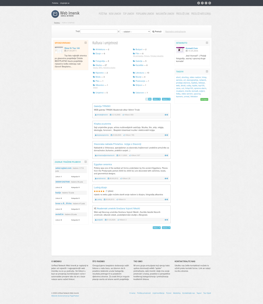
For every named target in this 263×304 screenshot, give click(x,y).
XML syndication (210, 3)
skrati (183, 85)
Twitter (199, 3)
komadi (195, 91)
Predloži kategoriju (201, 13)
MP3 (100, 67)
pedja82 (100, 219)
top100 (201, 85)
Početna (55, 3)
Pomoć (168, 293)
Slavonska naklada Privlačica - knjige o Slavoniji (117, 144)
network (202, 80)
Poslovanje (140, 81)
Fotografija (100, 61)
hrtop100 (189, 88)
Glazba (99, 65)
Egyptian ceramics (103, 164)
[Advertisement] (71, 114)
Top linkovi (128, 13)
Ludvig (99, 199)
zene (178, 88)
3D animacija (138, 56)
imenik (188, 91)
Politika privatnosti (144, 293)
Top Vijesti (207, 293)
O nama (132, 293)
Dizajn (98, 53)
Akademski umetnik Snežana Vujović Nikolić (118, 208)
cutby (189, 85)
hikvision (194, 96)
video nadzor (195, 77)
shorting (185, 77)
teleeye (201, 82)
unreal (186, 96)
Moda (98, 76)
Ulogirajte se (64, 3)
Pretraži (157, 31)
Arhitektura (100, 49)
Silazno (165, 99)
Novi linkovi (115, 13)
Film (137, 53)
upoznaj (197, 93)
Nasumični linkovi (165, 13)
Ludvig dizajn (100, 187)
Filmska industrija (156, 56)
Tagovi (199, 293)
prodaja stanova (183, 82)
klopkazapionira (103, 135)
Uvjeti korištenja (158, 293)
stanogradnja (192, 80)
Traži (78, 31)
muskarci (180, 91)
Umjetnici (100, 92)
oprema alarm (200, 88)
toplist (194, 85)
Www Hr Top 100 (72, 48)
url (184, 80)
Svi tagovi (204, 99)
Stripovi (139, 85)
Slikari (95, 87)
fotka (178, 93)
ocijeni (202, 91)
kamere (179, 96)
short (178, 77)
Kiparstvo (100, 72)
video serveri (187, 93)
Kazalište (139, 65)
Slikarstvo (100, 85)
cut (182, 88)
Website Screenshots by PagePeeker (65, 296)
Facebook (202, 3)
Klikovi (156, 99)
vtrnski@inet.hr (102, 114)
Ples (97, 81)
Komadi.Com (192, 48)
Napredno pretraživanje (175, 31)
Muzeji (138, 76)
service (179, 80)
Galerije (139, 61)
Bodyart (139, 49)
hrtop (204, 77)
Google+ (206, 3)
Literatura (140, 72)
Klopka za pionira (102, 123)
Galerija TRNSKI (102, 106)
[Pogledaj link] (165, 114)
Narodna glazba (109, 67)
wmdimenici (101, 178)
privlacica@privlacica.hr (106, 155)
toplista (194, 82)
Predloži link (182, 13)
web (178, 85)
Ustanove (140, 92)
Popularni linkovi (145, 13)
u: (119, 31)
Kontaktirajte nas (188, 293)
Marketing (177, 293)
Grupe (95, 67)
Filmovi (146, 56)
